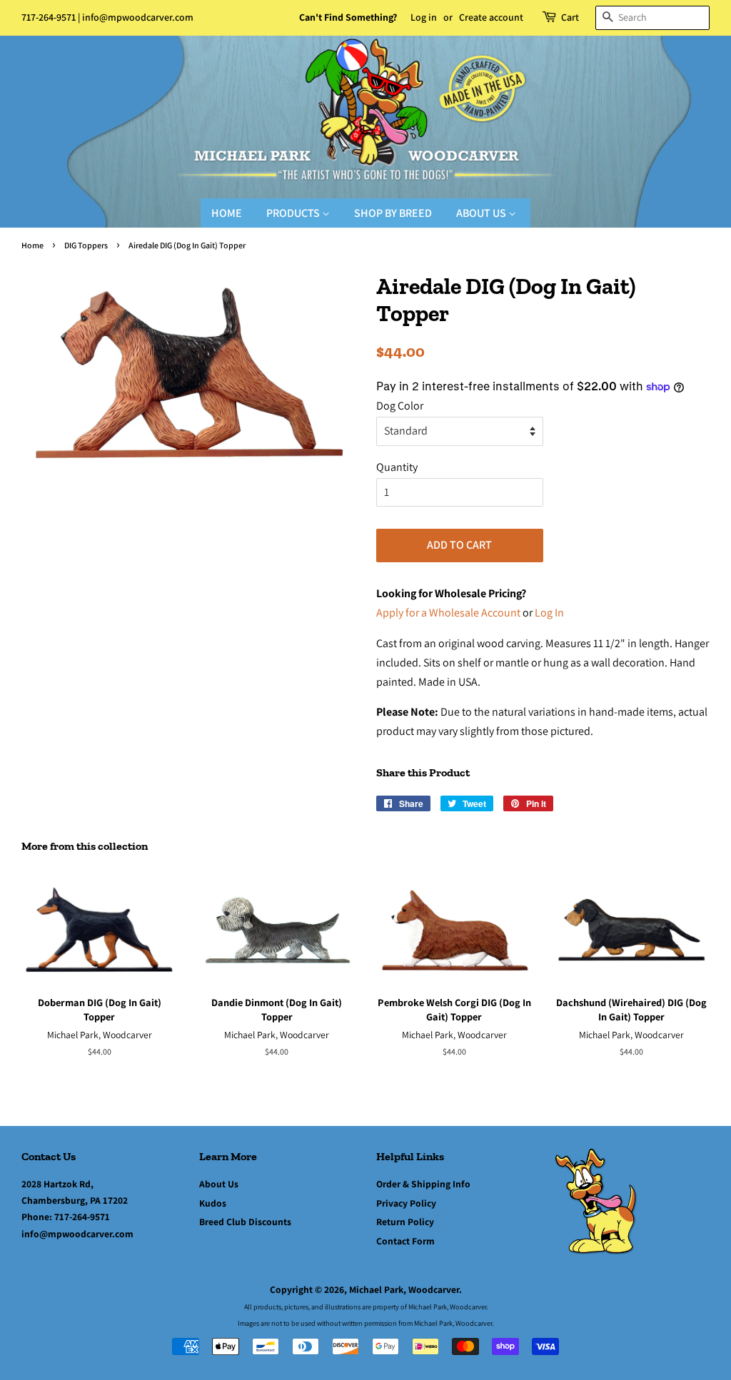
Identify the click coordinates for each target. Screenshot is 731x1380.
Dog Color (399, 405)
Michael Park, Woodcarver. (405, 1289)
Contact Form (405, 1240)
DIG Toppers (86, 245)
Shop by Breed (393, 213)
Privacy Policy (406, 1203)
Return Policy (405, 1221)
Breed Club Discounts (245, 1221)
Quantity (397, 467)
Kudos (212, 1203)
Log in (423, 17)
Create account (491, 17)
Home (226, 213)
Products (294, 213)
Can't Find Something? (348, 17)
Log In (549, 612)
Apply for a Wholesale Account (448, 612)
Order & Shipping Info (423, 1183)
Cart (570, 17)
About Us (482, 213)
